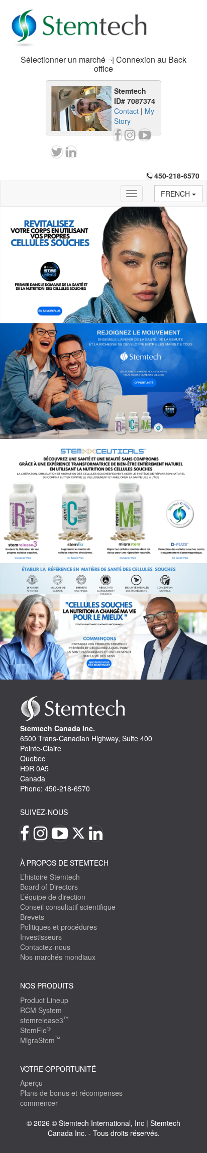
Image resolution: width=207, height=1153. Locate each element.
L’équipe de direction (52, 897)
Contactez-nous (45, 947)
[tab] (103, 64)
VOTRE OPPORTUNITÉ (58, 1069)
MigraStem (40, 1040)
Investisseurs (41, 937)
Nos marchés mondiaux (57, 957)
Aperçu (31, 1083)
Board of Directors (49, 887)
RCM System (41, 1010)
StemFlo (35, 1030)
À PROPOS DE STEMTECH (64, 863)
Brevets (32, 917)
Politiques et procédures (58, 927)
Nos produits (46, 985)
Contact (126, 111)
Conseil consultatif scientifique (68, 907)
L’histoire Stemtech (50, 877)
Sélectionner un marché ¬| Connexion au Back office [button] (103, 64)
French (176, 194)
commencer (39, 1103)
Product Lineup (44, 1000)
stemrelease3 (44, 1020)
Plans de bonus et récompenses (71, 1093)
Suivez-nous (44, 812)
